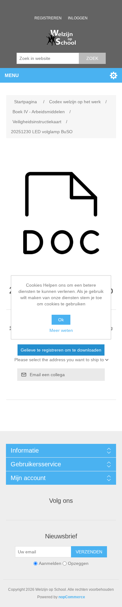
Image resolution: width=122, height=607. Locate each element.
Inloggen (78, 18)
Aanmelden (50, 563)
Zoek (92, 58)
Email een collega (47, 374)
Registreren (48, 18)
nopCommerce (71, 597)
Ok (61, 319)
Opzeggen (78, 563)
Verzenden (89, 551)
